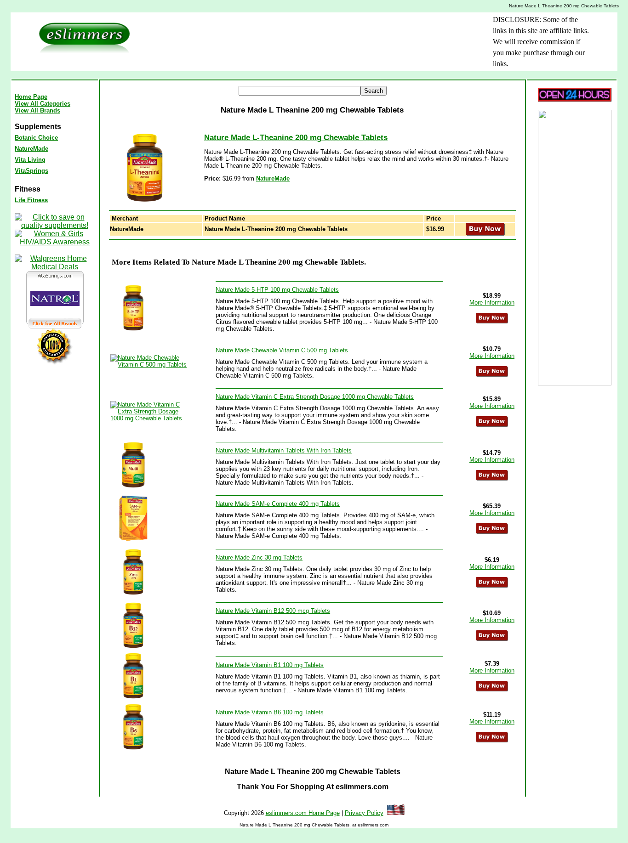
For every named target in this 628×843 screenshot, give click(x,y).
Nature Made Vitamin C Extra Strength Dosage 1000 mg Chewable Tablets (315, 396)
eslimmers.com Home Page (303, 812)
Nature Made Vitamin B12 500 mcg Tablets (273, 610)
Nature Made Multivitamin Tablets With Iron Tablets (284, 450)
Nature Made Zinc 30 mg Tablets (259, 557)
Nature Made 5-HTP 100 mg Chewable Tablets (277, 289)
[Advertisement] (298, 35)
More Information (491, 302)
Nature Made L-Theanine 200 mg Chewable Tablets (296, 137)
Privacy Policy (364, 812)
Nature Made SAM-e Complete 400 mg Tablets (278, 503)
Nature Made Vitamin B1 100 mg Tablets (270, 665)
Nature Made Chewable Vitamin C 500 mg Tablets (282, 350)
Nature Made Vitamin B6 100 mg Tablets (270, 712)
